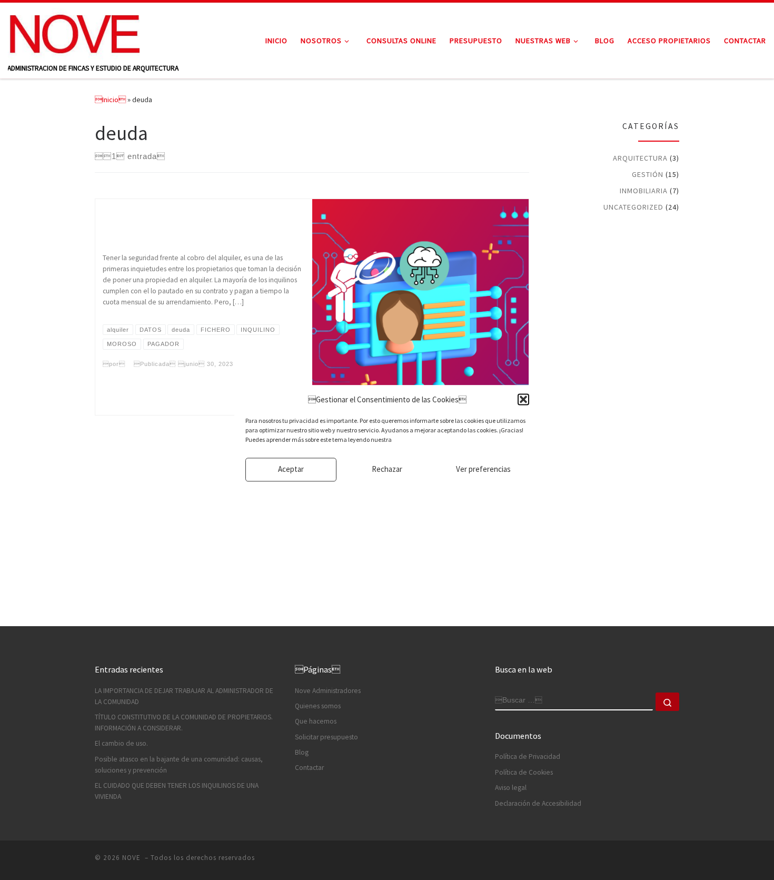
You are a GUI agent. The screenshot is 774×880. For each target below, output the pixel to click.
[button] (523, 399)
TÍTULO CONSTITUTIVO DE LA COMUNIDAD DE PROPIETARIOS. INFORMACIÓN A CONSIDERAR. (184, 723)
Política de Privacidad (527, 756)
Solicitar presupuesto (326, 737)
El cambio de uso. (121, 743)
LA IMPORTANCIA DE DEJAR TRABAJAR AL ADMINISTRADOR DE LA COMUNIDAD (184, 696)
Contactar (309, 767)
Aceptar (291, 469)
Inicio (110, 99)
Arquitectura (640, 158)
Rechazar (387, 469)
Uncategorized (633, 207)
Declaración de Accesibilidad (538, 803)
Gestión (647, 174)
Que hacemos (315, 721)
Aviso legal (511, 787)
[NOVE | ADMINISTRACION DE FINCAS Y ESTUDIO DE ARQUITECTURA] (74, 32)
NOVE (132, 857)
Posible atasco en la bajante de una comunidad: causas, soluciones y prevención (179, 765)
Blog (302, 752)
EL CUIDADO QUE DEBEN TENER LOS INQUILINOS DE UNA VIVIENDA (177, 791)
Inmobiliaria (644, 190)
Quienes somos (318, 705)
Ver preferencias (483, 469)
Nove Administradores (328, 690)
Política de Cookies (524, 772)
